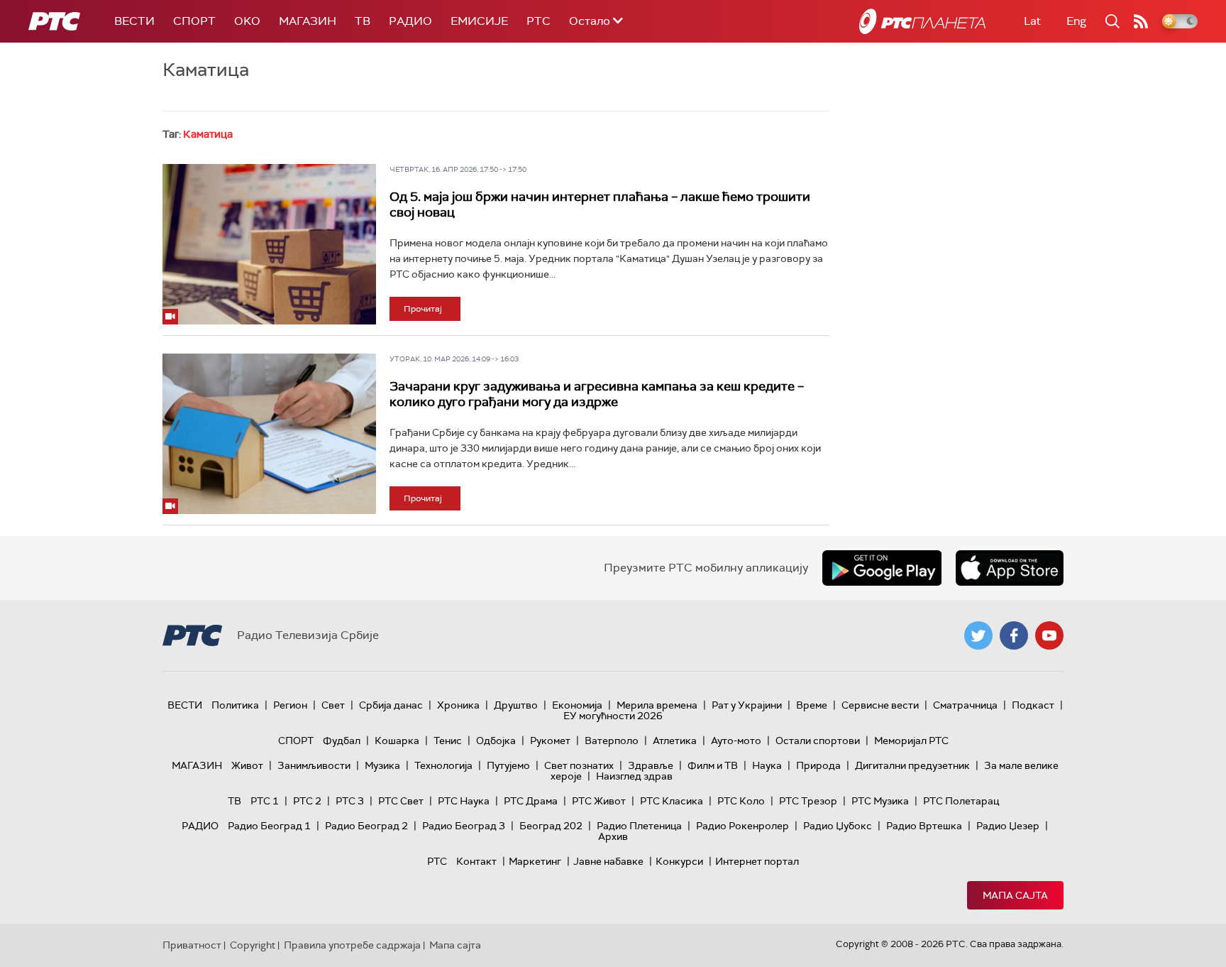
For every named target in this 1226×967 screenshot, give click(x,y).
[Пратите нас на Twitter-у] (978, 635)
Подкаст (1033, 705)
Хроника (458, 705)
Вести (134, 20)
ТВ (362, 20)
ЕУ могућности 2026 (613, 715)
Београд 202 (550, 825)
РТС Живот (599, 800)
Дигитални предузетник (912, 765)
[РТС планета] (922, 21)
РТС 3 (350, 800)
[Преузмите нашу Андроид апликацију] (881, 568)
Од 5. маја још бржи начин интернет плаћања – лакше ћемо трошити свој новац (600, 204)
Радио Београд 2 (366, 825)
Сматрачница (965, 705)
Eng (1076, 20)
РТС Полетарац (961, 800)
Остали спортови (817, 740)
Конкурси (679, 861)
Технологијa (443, 765)
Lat (1032, 20)
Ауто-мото (736, 740)
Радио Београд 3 (463, 825)
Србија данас (391, 705)
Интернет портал (757, 861)
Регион (290, 705)
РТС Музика (880, 800)
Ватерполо (612, 740)
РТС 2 (307, 800)
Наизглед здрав (634, 776)
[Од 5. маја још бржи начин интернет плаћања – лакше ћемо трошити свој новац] (269, 244)
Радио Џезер (1007, 825)
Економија (577, 705)
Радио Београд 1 (269, 825)
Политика (235, 705)
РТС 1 (264, 800)
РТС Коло (741, 800)
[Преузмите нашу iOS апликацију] (1010, 568)
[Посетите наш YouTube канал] (1049, 635)
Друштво (516, 705)
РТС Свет (401, 800)
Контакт (476, 861)
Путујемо (508, 765)
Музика (382, 765)
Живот (247, 765)
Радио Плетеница (639, 825)
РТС (538, 20)
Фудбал (341, 740)
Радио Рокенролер (742, 825)
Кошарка (397, 740)
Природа (818, 765)
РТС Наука (464, 800)
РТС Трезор (808, 800)
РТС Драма (531, 800)
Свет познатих (579, 765)
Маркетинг (535, 861)
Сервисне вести (880, 705)
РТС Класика (671, 800)
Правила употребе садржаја (352, 945)
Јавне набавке (608, 861)
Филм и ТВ (712, 765)
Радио (410, 20)
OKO (247, 20)
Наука (767, 765)
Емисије (479, 20)
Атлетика (675, 740)
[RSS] (1141, 21)
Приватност (191, 945)
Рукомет (550, 740)
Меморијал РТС (911, 740)
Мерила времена (657, 705)
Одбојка (496, 740)
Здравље (650, 765)
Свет (333, 705)
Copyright (252, 945)
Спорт (194, 20)
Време (811, 705)
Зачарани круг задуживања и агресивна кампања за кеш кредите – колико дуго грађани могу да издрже (597, 394)
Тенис (447, 740)
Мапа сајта (1015, 895)
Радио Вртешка (924, 825)
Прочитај (423, 309)
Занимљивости (313, 765)
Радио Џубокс (837, 825)
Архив (613, 836)
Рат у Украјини (747, 705)
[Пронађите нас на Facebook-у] (1014, 635)
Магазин (307, 20)
